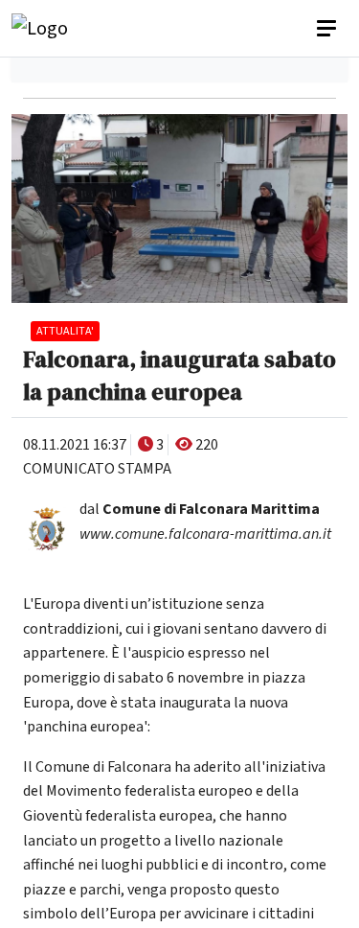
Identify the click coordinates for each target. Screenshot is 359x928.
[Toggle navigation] (328, 29)
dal (199, 509)
